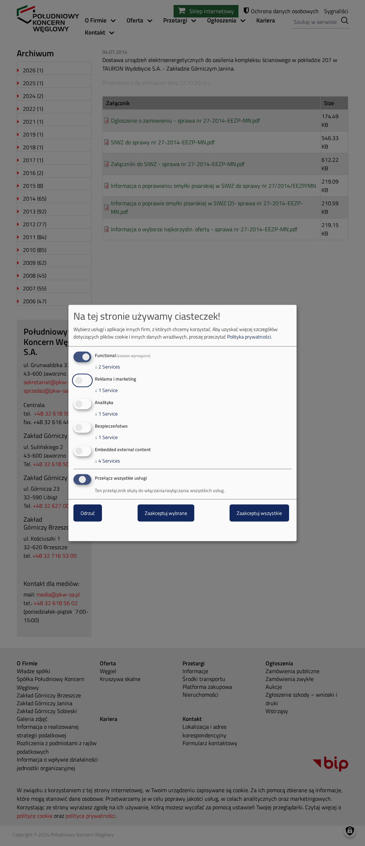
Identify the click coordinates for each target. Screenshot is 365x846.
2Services (107, 366)
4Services (107, 460)
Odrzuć (88, 513)
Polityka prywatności (249, 336)
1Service (106, 390)
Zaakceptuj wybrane (166, 513)
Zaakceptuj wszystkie (259, 513)
